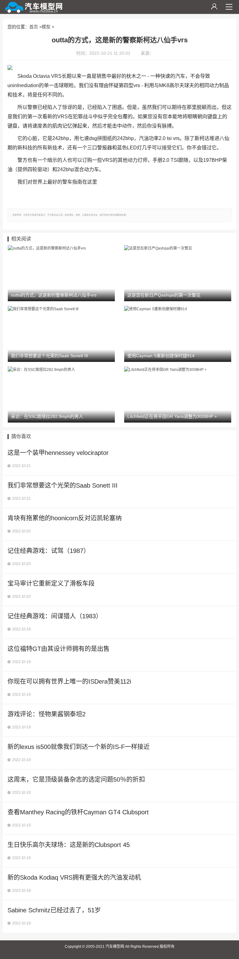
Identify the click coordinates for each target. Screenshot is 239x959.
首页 (33, 26)
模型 (46, 26)
